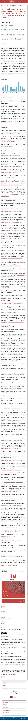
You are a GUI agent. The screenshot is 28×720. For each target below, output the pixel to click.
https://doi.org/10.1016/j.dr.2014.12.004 (10, 155)
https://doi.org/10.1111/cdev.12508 (16, 250)
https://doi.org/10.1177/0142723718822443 (11, 258)
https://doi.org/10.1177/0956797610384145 (11, 184)
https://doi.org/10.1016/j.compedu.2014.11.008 (12, 556)
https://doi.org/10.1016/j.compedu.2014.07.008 (14, 230)
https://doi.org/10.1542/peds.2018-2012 (10, 312)
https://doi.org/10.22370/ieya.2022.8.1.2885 (14, 34)
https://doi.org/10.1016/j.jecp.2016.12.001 (13, 482)
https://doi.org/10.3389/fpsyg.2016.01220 (11, 448)
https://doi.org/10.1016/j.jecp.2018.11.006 (11, 420)
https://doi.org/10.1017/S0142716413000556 (11, 460)
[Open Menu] (1, 1)
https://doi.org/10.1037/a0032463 (9, 491)
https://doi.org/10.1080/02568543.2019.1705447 (12, 322)
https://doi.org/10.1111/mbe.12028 (14, 335)
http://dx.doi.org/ (21, 275)
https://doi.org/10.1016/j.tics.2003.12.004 (10, 172)
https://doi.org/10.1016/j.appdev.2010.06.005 (11, 505)
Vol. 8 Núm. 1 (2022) (13, 5)
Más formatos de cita (6, 676)
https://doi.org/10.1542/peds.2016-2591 (10, 133)
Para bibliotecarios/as (7, 713)
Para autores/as (6, 712)
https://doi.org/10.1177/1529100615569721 (11, 222)
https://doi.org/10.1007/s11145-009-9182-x (11, 440)
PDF (4, 606)
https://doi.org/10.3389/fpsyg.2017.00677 (11, 470)
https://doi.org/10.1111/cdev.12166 (12, 407)
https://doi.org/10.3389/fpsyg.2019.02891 (11, 238)
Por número (5, 704)
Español (4, 685)
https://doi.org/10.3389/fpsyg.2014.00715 (11, 265)
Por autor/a (5, 705)
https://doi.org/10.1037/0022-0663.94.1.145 (11, 166)
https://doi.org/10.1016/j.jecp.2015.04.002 (13, 303)
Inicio (2, 5)
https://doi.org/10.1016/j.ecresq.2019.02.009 (11, 520)
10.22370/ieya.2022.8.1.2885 (10, 674)
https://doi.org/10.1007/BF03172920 (9, 345)
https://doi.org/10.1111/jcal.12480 (9, 565)
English (4, 684)
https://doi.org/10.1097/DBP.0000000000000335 (12, 374)
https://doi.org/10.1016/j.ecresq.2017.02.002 (11, 211)
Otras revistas (5, 707)
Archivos (6, 5)
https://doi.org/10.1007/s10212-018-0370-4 (11, 354)
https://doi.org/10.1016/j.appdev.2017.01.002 (11, 388)
